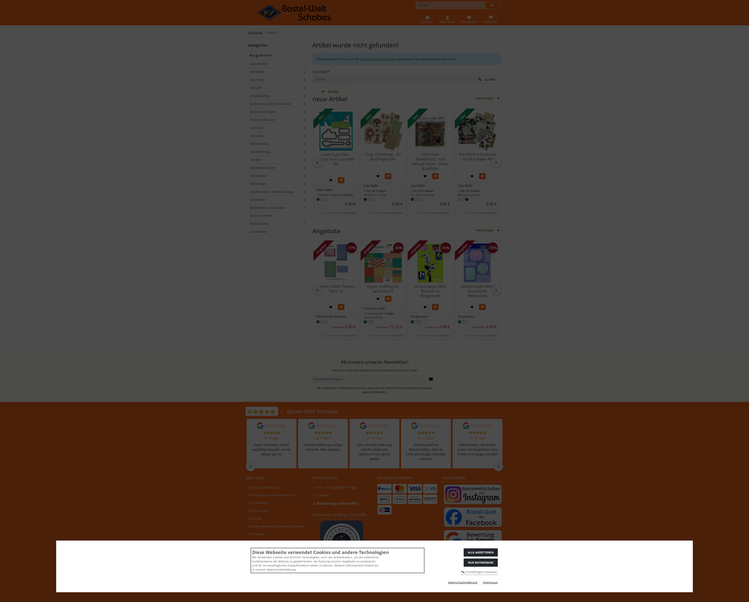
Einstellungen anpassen (481, 572)
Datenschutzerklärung (462, 582)
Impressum (490, 582)
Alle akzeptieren (480, 552)
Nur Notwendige (480, 562)
